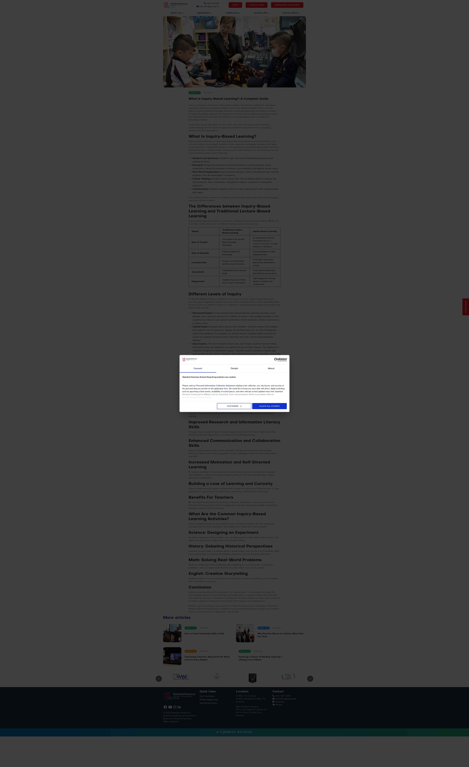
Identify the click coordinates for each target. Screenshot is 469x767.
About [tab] (271, 368)
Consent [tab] (198, 368)
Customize (232, 406)
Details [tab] (234, 368)
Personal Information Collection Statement (215, 386)
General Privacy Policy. (200, 397)
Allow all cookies (269, 406)
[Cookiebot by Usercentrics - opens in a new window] (276, 359)
